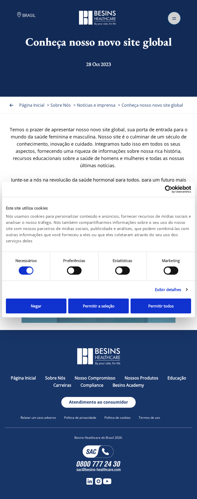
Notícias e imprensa (96, 105)
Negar (36, 305)
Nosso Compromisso (95, 378)
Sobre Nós (61, 105)
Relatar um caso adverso (38, 417)
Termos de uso (149, 417)
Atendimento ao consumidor (98, 402)
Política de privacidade (80, 417)
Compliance (92, 385)
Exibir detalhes (168, 289)
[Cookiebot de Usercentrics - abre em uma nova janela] (168, 189)
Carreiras (62, 385)
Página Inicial (31, 105)
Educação (177, 378)
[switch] (74, 270)
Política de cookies (117, 417)
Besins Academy (128, 385)
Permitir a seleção (98, 305)
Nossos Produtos (141, 378)
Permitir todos (161, 305)
